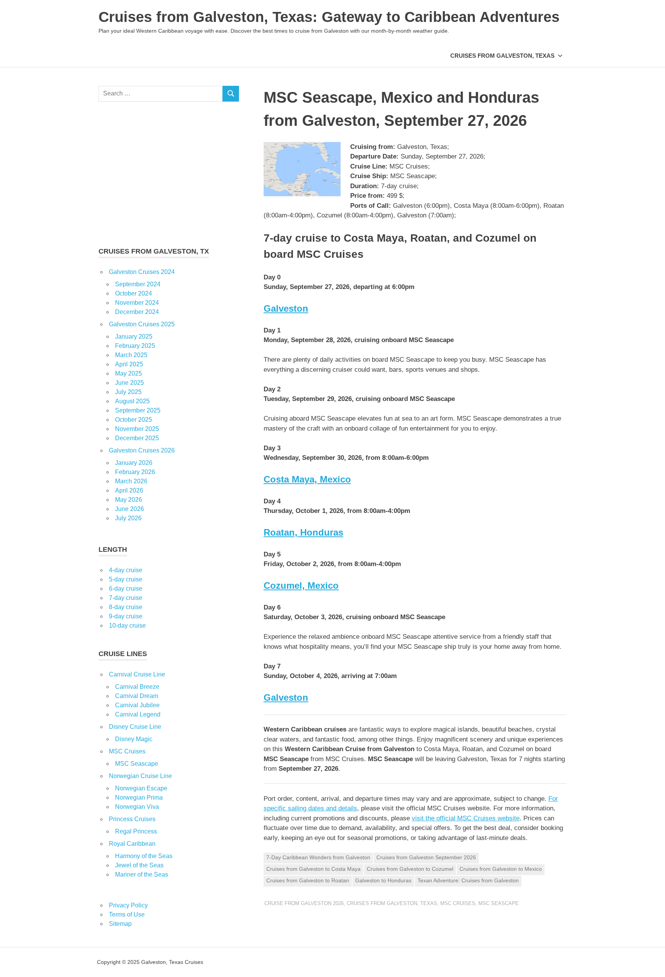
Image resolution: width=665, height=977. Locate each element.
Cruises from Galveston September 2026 (426, 857)
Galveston (286, 308)
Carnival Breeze (137, 686)
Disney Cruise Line (135, 726)
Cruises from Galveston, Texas (502, 55)
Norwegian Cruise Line (140, 776)
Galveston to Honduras (383, 880)
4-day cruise (125, 570)
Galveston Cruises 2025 (142, 324)
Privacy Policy (128, 905)
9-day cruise (125, 616)
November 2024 (137, 302)
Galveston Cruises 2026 (142, 450)
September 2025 (137, 410)
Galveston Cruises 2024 (142, 272)
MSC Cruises (457, 903)
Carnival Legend (137, 714)
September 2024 (137, 284)
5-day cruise (125, 579)
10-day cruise (127, 625)
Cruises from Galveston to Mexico (500, 869)
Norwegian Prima (139, 797)
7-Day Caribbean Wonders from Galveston (318, 857)
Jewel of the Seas (139, 865)
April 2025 (129, 364)
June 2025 (129, 382)
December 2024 (137, 312)
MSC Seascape (498, 903)
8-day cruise (125, 607)
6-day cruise (125, 588)
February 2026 (135, 472)
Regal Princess (136, 831)
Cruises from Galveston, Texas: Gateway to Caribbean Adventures (329, 17)
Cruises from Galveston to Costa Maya (313, 869)
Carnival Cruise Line (137, 674)
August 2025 (132, 401)
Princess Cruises (132, 819)
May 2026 (128, 499)
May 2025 (128, 373)
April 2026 (129, 490)
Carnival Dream (136, 696)
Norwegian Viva (137, 806)
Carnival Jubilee (137, 705)
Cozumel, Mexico (301, 585)
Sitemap (120, 923)
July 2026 (128, 518)
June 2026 (129, 509)
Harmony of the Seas (143, 856)
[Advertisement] (169, 174)
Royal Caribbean (132, 843)
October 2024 (133, 293)
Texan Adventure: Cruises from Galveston (468, 880)
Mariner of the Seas (141, 874)
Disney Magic (133, 739)
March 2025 (131, 355)
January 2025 (133, 336)
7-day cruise (125, 598)
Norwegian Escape (141, 788)
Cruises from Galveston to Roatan (307, 880)
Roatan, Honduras (303, 532)
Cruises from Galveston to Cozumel (410, 869)
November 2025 (137, 429)
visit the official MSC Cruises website (466, 818)
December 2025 (137, 438)
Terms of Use (127, 914)
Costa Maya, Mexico (307, 479)
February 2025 (135, 345)
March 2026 (131, 481)
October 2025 (133, 419)
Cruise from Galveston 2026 (304, 903)
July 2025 (128, 392)
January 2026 (133, 462)
